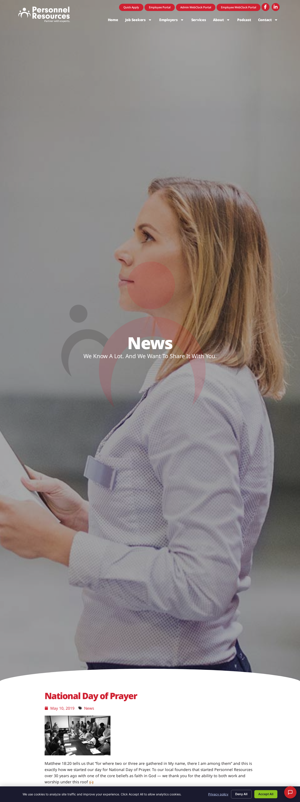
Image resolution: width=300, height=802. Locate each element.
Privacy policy (218, 794)
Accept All (265, 794)
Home (115, 20)
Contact (270, 20)
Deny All (241, 794)
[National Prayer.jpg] (77, 753)
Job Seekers (140, 20)
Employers (173, 20)
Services (200, 20)
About (223, 20)
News (89, 708)
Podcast (245, 20)
